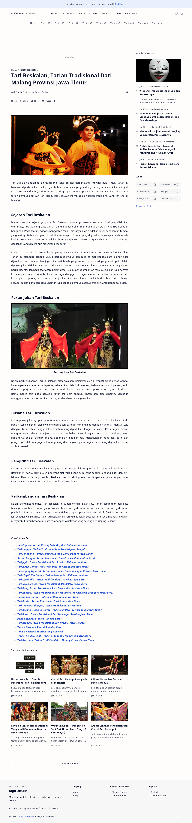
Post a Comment (70, 763)
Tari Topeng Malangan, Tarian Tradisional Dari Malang (49, 605)
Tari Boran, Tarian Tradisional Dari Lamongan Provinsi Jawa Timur (55, 614)
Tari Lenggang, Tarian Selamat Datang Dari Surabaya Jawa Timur (55, 553)
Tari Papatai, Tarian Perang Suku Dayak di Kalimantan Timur (52, 545)
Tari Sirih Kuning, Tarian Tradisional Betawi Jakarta (160, 165)
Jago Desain (74, 816)
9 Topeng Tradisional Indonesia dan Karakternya (160, 92)
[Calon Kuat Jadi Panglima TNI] (165, 141)
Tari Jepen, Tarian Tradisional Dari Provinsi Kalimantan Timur (53, 566)
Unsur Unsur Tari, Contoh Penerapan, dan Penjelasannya (28, 681)
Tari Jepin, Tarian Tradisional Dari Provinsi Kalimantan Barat (52, 562)
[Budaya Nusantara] (159, 86)
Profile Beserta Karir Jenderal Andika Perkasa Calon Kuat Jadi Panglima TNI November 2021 (157, 149)
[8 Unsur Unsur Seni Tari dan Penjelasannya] (109, 665)
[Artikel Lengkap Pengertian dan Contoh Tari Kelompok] (109, 711)
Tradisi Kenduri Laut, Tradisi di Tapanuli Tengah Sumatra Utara (54, 636)
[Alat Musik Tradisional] (161, 127)
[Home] (33, 23)
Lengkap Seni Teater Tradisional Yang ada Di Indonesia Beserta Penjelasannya (29, 729)
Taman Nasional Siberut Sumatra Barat (40, 627)
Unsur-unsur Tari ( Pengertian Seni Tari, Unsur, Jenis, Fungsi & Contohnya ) (68, 729)
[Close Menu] (187, 4)
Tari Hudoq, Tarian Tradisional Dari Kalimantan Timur (48, 597)
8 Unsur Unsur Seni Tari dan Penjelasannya (106, 681)
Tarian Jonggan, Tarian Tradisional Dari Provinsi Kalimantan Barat (56, 558)
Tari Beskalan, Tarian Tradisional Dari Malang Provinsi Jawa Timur (55, 640)
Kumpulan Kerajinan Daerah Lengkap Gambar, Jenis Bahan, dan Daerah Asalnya (159, 117)
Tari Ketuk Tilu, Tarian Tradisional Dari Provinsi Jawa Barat (52, 579)
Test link (119, 4)
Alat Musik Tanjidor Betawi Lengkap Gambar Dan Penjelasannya (160, 133)
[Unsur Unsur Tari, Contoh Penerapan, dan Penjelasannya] (29, 665)
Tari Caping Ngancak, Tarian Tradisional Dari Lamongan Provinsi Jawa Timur (62, 571)
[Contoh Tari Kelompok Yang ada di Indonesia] (69, 665)
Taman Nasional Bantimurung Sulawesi (40, 631)
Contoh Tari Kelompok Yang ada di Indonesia (69, 681)
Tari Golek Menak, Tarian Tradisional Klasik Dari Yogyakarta (52, 584)
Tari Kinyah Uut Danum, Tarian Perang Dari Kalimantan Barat (53, 575)
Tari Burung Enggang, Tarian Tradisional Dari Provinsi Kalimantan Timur (60, 610)
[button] (176, 13)
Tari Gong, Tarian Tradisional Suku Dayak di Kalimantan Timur (53, 588)
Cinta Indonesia (18, 13)
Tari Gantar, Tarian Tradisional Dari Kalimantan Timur (49, 601)
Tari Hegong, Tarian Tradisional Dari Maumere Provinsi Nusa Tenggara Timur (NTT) (65, 592)
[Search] (181, 13)
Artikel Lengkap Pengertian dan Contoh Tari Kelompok (109, 727)
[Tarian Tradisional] (158, 159)
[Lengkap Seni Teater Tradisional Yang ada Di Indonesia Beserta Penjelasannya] (29, 711)
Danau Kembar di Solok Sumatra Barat (39, 618)
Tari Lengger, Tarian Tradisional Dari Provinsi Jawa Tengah (52, 549)
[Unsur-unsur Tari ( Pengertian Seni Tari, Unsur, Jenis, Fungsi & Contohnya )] (69, 711)
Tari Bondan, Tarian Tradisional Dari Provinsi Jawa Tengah (51, 623)
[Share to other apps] (54, 100)
